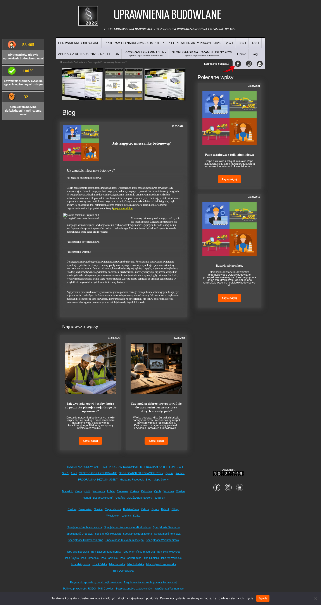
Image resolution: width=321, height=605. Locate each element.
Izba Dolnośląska (123, 570)
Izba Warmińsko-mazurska (139, 551)
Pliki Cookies (106, 588)
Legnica (126, 515)
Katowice (146, 491)
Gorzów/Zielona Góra (139, 497)
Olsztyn (180, 491)
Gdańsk (120, 497)
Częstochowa (113, 509)
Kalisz (136, 515)
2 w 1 (229, 43)
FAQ (104, 466)
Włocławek (112, 515)
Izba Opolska (151, 558)
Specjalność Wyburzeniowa (162, 540)
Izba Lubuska (117, 564)
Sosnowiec (85, 509)
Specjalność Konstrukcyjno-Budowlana (127, 527)
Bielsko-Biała (131, 509)
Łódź (87, 491)
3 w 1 (242, 43)
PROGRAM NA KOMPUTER (125, 466)
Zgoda (263, 598)
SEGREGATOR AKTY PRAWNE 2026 (195, 43)
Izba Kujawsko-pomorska (161, 564)
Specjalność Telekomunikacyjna (124, 540)
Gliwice (98, 509)
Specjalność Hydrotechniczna (85, 540)
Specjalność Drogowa (79, 533)
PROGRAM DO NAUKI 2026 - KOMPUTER (134, 43)
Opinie (241, 54)
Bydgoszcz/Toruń (103, 497)
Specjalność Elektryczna (137, 533)
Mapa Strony (161, 479)
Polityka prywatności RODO (79, 588)
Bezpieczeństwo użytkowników (134, 588)
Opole (157, 491)
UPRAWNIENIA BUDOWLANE (78, 43)
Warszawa (99, 491)
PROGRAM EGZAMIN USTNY (145, 53)
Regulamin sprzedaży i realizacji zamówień (96, 582)
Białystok (67, 491)
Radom (72, 509)
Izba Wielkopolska (78, 551)
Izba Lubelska (135, 564)
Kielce (78, 491)
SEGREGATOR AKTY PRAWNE (98, 473)
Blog (255, 54)
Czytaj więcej (90, 440)
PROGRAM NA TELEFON (159, 466)
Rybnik (165, 509)
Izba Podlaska (109, 558)
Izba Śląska (72, 558)
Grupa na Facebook (132, 479)
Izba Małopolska (80, 564)
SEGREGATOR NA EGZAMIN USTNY (141, 473)
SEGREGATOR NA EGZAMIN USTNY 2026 (202, 53)
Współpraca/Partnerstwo (169, 588)
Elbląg (175, 509)
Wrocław (169, 491)
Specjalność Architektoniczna (84, 527)
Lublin (111, 491)
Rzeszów (122, 491)
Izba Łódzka (100, 564)
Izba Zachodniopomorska (106, 551)
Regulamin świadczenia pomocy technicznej (150, 582)
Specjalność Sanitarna (166, 527)
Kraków (134, 491)
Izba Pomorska (90, 558)
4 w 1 (255, 43)
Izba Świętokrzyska (168, 551)
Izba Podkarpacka (130, 558)
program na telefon (123, 208)
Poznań (86, 497)
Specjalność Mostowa (108, 533)
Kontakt (180, 473)
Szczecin (159, 497)
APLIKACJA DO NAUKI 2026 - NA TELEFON (88, 54)
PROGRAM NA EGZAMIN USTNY (98, 479)
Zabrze (145, 509)
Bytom (155, 509)
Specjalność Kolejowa (167, 533)
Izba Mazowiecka (171, 558)
